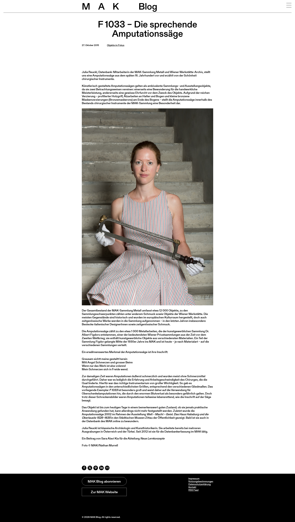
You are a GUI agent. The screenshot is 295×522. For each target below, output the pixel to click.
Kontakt (192, 487)
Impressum (193, 478)
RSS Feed (193, 490)
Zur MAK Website (104, 491)
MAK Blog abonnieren (104, 481)
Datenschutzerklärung (199, 484)
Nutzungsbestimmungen (200, 481)
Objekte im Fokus (115, 45)
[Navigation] (288, 5)
